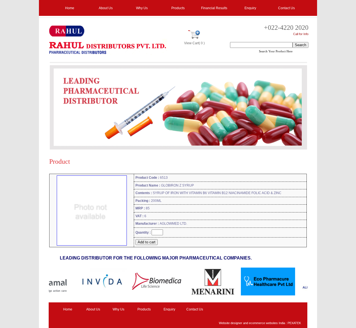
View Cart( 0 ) (194, 43)
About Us (106, 8)
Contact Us (286, 8)
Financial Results (214, 8)
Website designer (230, 323)
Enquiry (250, 8)
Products (178, 8)
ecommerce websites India (267, 323)
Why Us (142, 8)
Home (69, 8)
